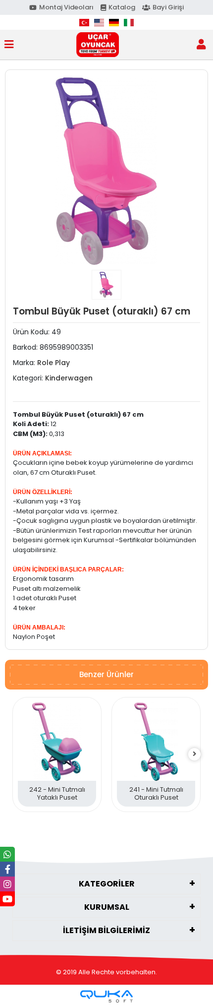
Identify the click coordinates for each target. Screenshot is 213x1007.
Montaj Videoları (66, 7)
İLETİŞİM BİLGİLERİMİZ (106, 930)
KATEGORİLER (107, 883)
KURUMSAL (106, 907)
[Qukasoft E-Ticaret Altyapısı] (106, 996)
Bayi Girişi (168, 7)
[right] (194, 754)
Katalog (121, 7)
